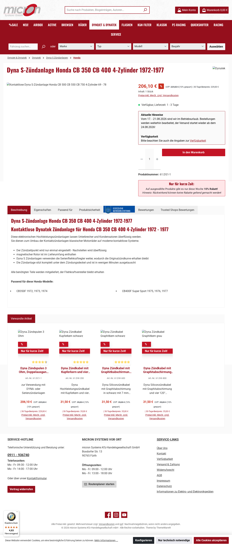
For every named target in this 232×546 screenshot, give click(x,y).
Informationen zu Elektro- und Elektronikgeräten (185, 491)
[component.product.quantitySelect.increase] (157, 159)
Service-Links (168, 439)
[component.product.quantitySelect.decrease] (141, 159)
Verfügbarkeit (198, 140)
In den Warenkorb (193, 152)
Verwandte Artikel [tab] (21, 318)
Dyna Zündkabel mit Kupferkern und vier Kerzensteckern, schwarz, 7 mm (74, 370)
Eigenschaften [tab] (42, 210)
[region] (69, 119)
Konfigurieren (143, 540)
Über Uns (162, 448)
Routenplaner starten (101, 484)
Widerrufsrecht (165, 469)
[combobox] (103, 10)
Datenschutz (164, 486)
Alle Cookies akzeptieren (211, 540)
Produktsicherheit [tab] (89, 210)
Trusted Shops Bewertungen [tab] (177, 210)
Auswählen (216, 46)
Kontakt (161, 453)
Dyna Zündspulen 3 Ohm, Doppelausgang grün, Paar (33, 370)
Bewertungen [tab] (146, 210)
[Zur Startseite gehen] (22, 10)
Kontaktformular (37, 478)
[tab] (19, 210)
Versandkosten (107, 524)
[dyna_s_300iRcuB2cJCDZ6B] (69, 119)
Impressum (163, 480)
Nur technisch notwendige (174, 540)
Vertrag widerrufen (21, 489)
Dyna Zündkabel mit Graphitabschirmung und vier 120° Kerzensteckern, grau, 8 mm (157, 370)
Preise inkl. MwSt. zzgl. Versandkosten (158, 95)
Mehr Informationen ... (106, 540)
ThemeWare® (163, 527)
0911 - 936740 (18, 455)
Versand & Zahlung (168, 464)
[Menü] (17, 513)
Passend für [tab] (65, 210)
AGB (159, 475)
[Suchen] (145, 10)
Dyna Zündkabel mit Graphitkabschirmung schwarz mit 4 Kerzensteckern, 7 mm (116, 370)
